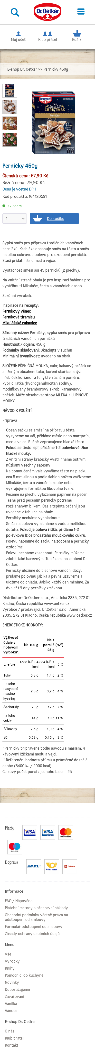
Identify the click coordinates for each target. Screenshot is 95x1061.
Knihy (10, 968)
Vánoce (11, 1010)
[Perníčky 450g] (53, 123)
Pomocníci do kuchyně (24, 975)
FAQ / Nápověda (18, 901)
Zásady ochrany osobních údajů (32, 933)
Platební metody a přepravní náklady (36, 908)
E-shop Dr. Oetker (22, 69)
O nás (9, 1031)
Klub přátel (47, 39)
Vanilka (11, 1003)
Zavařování (14, 996)
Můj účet (18, 39)
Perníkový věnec (16, 311)
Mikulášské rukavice (19, 323)
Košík (76, 39)
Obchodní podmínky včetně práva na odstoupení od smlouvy (36, 917)
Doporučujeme (17, 989)
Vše (8, 954)
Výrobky (12, 961)
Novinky (12, 982)
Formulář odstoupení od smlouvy (33, 926)
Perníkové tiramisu (18, 317)
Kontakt (11, 1045)
